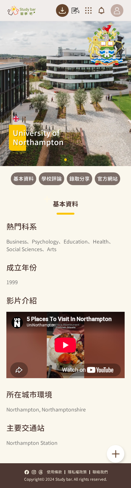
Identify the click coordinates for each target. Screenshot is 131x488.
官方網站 (107, 178)
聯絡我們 (100, 472)
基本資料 (23, 178)
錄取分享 (79, 178)
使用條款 (54, 472)
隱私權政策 (77, 472)
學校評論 (51, 178)
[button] (65, 159)
